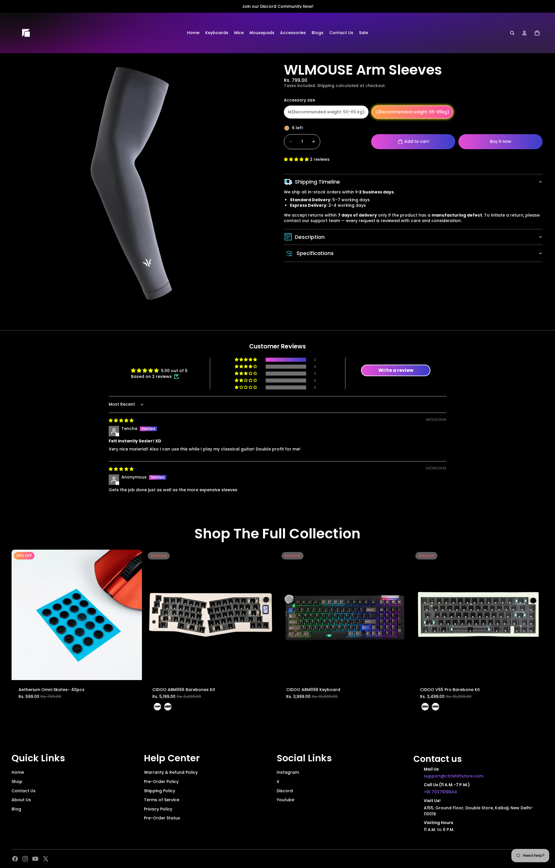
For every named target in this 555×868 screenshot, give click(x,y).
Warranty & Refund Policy (171, 772)
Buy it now (500, 141)
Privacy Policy (158, 809)
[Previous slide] (20, 614)
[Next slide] (133, 614)
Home (18, 772)
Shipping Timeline (317, 181)
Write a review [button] (395, 370)
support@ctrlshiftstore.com (453, 776)
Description (310, 236)
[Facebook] (15, 858)
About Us (21, 800)
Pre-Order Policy (161, 781)
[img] (121, 420)
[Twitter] (45, 858)
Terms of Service (161, 800)
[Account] (524, 33)
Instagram (288, 772)
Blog (16, 809)
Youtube (285, 800)
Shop (17, 781)
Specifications (315, 253)
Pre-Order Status (162, 818)
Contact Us (24, 791)
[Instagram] (25, 858)
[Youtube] (35, 858)
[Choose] (133, 671)
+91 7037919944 (440, 792)
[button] (297, 159)
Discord (285, 791)
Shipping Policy (159, 791)
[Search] (512, 33)
